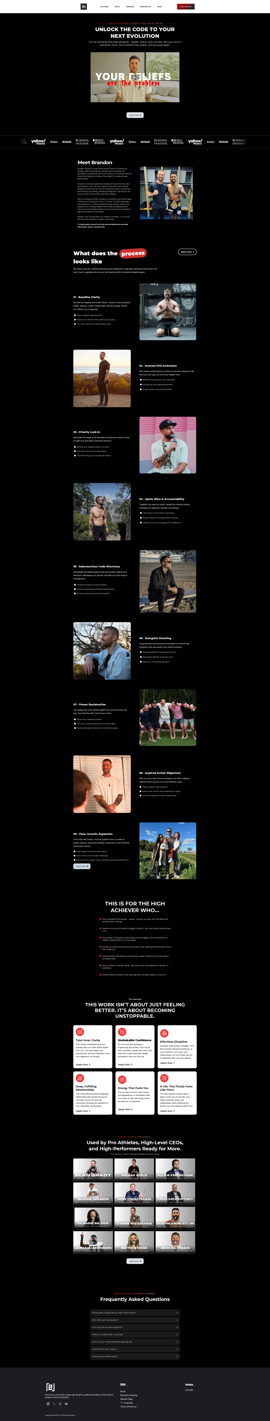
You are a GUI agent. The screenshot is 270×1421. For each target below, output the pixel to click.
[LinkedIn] (48, 1404)
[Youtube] (66, 1404)
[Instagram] (60, 1404)
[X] (54, 1404)
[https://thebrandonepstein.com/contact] (186, 6)
